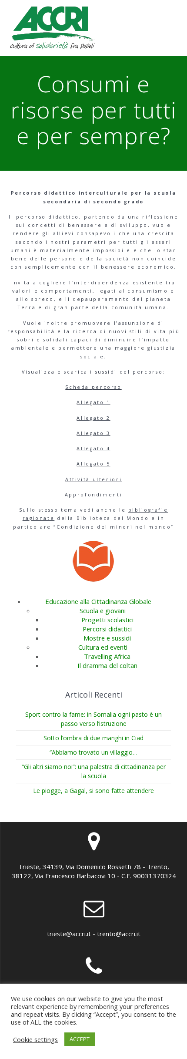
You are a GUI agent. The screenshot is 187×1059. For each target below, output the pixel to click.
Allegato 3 (93, 433)
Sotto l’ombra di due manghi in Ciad (93, 738)
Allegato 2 (93, 418)
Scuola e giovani (103, 610)
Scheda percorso (93, 387)
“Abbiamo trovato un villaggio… (93, 752)
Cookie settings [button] (35, 1039)
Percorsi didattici (107, 628)
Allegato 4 (93, 448)
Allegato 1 (93, 402)
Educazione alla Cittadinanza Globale (98, 601)
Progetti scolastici (107, 619)
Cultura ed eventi (102, 647)
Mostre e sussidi (107, 638)
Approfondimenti (93, 495)
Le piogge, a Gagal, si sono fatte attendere (93, 790)
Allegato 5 (93, 464)
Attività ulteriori (93, 479)
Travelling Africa (107, 656)
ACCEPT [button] (80, 1039)
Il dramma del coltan (107, 665)
